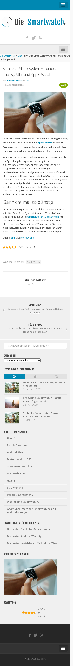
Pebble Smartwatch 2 (20, 495)
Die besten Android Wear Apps (25, 536)
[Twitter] (33, 37)
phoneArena (27, 237)
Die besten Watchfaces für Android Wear (32, 543)
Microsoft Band (16, 473)
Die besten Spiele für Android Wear (28, 529)
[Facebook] (27, 37)
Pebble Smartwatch (19, 445)
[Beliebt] (35, 376)
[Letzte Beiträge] (14, 376)
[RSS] (40, 37)
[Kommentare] (56, 376)
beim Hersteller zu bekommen (42, 216)
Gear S (11, 438)
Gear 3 (11, 480)
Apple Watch (45, 142)
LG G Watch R (15, 487)
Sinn (28, 80)
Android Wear (15, 452)
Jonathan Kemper (15, 80)
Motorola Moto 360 (19, 459)
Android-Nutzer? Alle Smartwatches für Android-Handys (31, 510)
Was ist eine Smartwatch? (23, 501)
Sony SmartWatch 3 (19, 466)
